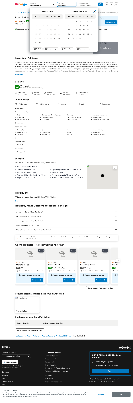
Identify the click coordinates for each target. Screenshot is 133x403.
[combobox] (42, 5)
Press (3, 384)
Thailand (36, 336)
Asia (28, 336)
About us (5, 375)
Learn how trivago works (53, 382)
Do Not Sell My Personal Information (57, 368)
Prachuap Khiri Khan (63, 336)
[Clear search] (53, 4)
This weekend (68, 49)
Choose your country (9, 352)
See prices (109, 22)
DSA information (50, 365)
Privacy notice (50, 362)
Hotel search (19, 336)
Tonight (38, 49)
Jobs (3, 378)
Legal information (51, 359)
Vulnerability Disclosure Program (56, 371)
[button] (105, 34)
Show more (19, 74)
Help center (49, 379)
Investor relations (7, 381)
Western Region (47, 336)
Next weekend (83, 49)
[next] (94, 11)
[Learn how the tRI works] (42, 88)
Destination (33, 3)
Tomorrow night (52, 49)
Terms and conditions (52, 356)
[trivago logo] (21, 4)
